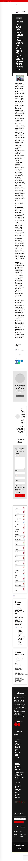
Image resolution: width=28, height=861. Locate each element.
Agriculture (19, 510)
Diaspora (19, 524)
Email (16, 475)
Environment (19, 541)
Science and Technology (19, 570)
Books (19, 515)
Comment (17, 455)
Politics (19, 566)
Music (19, 556)
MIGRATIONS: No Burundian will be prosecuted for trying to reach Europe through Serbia (19, 679)
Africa (19, 508)
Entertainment (19, 539)
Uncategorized (19, 585)
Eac (19, 526)
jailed (16, 657)
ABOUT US (20, 848)
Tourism (19, 580)
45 (24, 802)
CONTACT (18, 849)
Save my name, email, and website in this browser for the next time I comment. (20, 489)
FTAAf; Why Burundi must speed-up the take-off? (19, 660)
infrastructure (19, 551)
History (19, 546)
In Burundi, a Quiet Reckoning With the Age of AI (19, 611)
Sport (19, 575)
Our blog (19, 564)
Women (19, 587)
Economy (19, 529)
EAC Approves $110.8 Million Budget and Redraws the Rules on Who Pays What (19, 621)
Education (19, 534)
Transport (19, 582)
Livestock (19, 554)
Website (16, 480)
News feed (19, 18)
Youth (19, 590)
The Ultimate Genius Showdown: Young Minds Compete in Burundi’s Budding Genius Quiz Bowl (19, 667)
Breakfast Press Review (19, 519)
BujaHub (17, 110)
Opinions (19, 561)
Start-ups (19, 577)
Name (16, 470)
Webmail (23, 849)
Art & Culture (19, 513)
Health (19, 544)
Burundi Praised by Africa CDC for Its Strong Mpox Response (18, 791)
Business (19, 521)
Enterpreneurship (19, 536)
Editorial (19, 531)
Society (19, 572)
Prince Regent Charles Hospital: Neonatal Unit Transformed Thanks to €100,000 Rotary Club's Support (21, 636)
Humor (19, 549)
